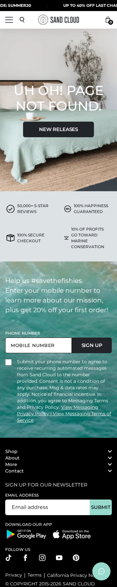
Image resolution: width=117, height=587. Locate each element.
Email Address (22, 495)
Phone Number (22, 333)
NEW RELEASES (58, 129)
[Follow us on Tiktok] (8, 557)
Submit (100, 507)
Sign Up (92, 345)
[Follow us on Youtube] (59, 557)
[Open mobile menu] (9, 20)
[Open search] (22, 20)
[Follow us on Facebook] (25, 557)
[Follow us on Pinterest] (76, 557)
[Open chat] (101, 571)
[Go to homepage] (58, 20)
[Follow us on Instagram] (42, 557)
